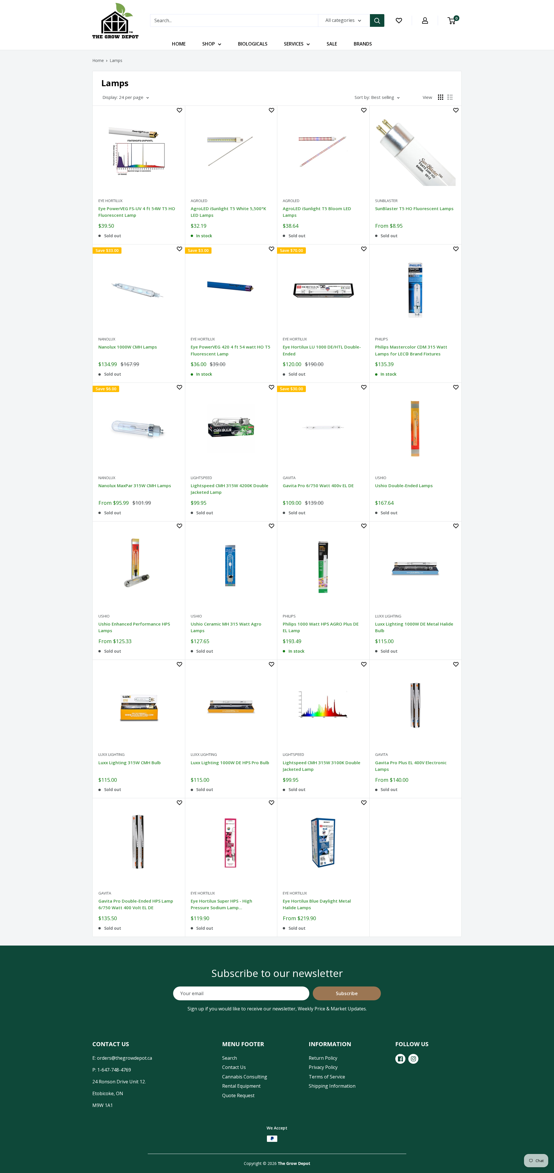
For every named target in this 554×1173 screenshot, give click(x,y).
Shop (208, 44)
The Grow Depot (294, 1163)
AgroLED (199, 200)
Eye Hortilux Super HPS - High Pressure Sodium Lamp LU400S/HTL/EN (221, 905)
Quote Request (238, 1095)
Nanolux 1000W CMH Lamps (127, 347)
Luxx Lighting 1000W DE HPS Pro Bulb (230, 762)
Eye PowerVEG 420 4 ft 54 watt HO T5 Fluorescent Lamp (230, 350)
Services (294, 44)
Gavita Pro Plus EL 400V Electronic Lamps (411, 766)
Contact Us (234, 1067)
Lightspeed (201, 477)
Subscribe (347, 993)
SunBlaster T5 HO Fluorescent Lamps (414, 208)
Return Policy (323, 1058)
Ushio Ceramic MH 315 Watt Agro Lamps (226, 627)
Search (229, 1058)
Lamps (116, 60)
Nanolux (106, 339)
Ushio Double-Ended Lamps (404, 485)
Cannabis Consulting (244, 1077)
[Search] (377, 20)
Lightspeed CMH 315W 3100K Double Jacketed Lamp (321, 766)
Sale (332, 44)
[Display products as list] (450, 97)
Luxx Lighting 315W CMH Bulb (129, 762)
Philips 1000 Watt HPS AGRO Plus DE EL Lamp (321, 627)
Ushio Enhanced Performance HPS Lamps (134, 627)
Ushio (380, 477)
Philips (381, 339)
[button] (179, 110)
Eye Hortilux (110, 200)
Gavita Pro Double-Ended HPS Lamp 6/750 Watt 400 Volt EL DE (135, 904)
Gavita (289, 477)
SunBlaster (386, 200)
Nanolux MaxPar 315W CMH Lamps (134, 485)
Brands (363, 44)
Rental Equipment (241, 1086)
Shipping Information (332, 1086)
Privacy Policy (323, 1067)
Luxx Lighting (388, 616)
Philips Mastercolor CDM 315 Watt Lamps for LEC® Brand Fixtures (411, 350)
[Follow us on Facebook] (400, 1059)
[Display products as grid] (440, 97)
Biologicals (252, 44)
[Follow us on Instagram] (413, 1059)
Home (179, 44)
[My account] (425, 20)
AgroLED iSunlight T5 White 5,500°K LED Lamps (228, 212)
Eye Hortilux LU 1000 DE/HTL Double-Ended (322, 350)
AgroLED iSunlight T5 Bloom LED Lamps (317, 212)
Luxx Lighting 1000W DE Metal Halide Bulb (414, 627)
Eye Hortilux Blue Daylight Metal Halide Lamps (317, 904)
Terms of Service (327, 1077)
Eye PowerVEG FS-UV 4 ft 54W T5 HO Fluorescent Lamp (136, 212)
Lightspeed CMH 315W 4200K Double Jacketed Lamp (229, 489)
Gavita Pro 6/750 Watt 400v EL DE (318, 485)
